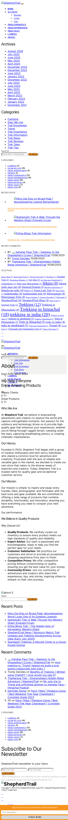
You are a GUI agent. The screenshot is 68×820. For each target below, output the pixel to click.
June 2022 (14, 86)
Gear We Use (15, 122)
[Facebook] (2, 332)
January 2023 (16, 76)
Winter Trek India (51, 329)
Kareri (28, 290)
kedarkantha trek (34, 293)
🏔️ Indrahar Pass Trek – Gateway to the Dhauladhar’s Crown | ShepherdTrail (33, 253)
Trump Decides (21, 258)
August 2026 (15, 51)
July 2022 (14, 82)
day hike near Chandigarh (51, 280)
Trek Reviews (15, 141)
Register (17, 15)
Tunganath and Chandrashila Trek (25, 329)
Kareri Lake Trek (44, 290)
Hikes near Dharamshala (29, 284)
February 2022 (16, 98)
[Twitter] (2, 338)
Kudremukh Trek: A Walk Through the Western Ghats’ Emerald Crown (32, 227)
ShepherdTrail (11, 300)
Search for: (5, 151)
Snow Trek (55, 301)
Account (12, 12)
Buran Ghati (7, 277)
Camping (12, 34)
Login (16, 18)
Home (10, 9)
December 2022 (17, 79)
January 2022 (16, 101)
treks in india (55, 322)
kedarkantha (13, 293)
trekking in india (30, 314)
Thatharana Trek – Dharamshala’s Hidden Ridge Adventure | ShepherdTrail (34, 263)
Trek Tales (14, 31)
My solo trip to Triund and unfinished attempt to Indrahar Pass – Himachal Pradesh (37, 684)
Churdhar (51, 277)
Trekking (30, 304)
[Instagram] (2, 335)
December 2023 (17, 70)
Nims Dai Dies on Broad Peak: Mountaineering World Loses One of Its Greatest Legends (35, 615)
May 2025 (14, 60)
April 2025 (14, 63)
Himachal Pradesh (32, 287)
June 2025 (14, 57)
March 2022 (15, 95)
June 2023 (14, 73)
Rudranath (61, 297)
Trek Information (18, 28)
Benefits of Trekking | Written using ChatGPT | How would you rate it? (36, 673)
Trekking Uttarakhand (44, 319)
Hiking (50, 283)
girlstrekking (8, 284)
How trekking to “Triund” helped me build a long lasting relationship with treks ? (34, 665)
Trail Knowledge (17, 125)
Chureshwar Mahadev (19, 280)
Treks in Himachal (32, 322)
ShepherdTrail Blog (35, 300)
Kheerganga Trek (13, 297)
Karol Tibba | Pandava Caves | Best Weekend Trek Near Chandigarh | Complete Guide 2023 (37, 694)
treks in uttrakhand (14, 325)
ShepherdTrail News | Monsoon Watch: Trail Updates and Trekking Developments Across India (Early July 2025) (34, 635)
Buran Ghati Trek (21, 277)
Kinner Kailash (33, 297)
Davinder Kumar (17, 690)
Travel (11, 37)
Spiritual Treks (9, 305)
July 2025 (14, 54)
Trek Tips (13, 147)
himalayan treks (12, 290)
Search (33, 154)
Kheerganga (56, 293)
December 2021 (17, 105)
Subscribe (8, 773)
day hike (34, 280)
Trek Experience (17, 25)
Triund (55, 325)
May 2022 (14, 89)
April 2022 (14, 92)
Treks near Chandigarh (38, 326)
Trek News (14, 138)
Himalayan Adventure (53, 287)
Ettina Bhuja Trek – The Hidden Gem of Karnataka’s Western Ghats (31, 240)
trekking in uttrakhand (21, 318)
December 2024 (17, 67)
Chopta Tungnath (37, 277)
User (16, 21)
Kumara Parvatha (48, 297)
